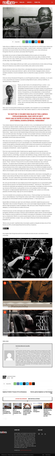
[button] (52, 2)
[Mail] (42, 434)
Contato (29, 2)
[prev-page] (3, 419)
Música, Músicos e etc (14, 6)
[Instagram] (39, 434)
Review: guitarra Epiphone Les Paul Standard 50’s (41, 392)
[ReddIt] (39, 41)
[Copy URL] (42, 41)
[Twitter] (30, 41)
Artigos (7, 6)
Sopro (26, 26)
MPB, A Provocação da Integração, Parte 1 (7, 412)
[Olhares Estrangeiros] (37, 406)
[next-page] (6, 419)
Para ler (22, 2)
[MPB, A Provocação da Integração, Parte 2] (17, 406)
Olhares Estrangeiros (36, 410)
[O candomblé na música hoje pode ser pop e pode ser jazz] (27, 406)
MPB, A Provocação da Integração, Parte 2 (17, 412)
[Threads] (45, 434)
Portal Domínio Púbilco (11, 376)
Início (16, 2)
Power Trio (37, 2)
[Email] (33, 41)
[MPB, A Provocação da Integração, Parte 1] (7, 406)
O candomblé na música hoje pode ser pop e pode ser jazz (27, 412)
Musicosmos (22, 26)
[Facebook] (26, 41)
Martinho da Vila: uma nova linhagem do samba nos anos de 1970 (48, 413)
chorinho (8, 377)
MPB (12, 377)
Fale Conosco (47, 454)
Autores (18, 26)
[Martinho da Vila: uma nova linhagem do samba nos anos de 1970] (48, 406)
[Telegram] (36, 41)
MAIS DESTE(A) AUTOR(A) (34, 398)
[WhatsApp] (23, 41)
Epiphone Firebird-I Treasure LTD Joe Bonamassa (15, 392)
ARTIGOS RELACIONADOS (21, 398)
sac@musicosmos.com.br (26, 450)
